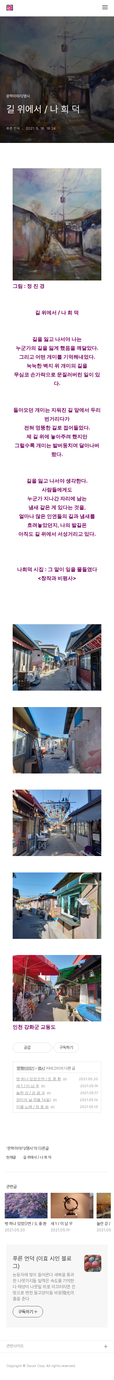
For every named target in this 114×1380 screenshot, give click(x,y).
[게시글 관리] (44, 1047)
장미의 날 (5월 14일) (33, 1099)
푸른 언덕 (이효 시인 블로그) (42, 1262)
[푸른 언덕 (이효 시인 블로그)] (9, 8)
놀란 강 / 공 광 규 (30, 1092)
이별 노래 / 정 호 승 (32, 1106)
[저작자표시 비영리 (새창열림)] (84, 1047)
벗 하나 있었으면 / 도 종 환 (38, 1078)
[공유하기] (37, 1047)
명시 (41, 1068)
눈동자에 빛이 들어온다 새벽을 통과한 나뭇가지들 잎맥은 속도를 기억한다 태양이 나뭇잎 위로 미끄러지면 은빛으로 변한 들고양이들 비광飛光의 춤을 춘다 (44, 1286)
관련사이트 (15, 1346)
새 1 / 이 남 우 (27, 1085)
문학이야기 (25, 1068)
